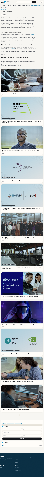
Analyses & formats (25, 5)
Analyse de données (10, 423)
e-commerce (17, 36)
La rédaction (17, 467)
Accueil (2, 7)
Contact (16, 468)
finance (32, 34)
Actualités (4, 5)
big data (4, 423)
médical (25, 36)
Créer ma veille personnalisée (36, 5)
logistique (17, 38)
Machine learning (18, 423)
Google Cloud (8, 52)
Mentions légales (18, 470)
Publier (34, 2)
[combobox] (24, 2)
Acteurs (18, 5)
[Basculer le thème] (41, 2)
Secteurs (13, 5)
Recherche (32, 457)
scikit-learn (13, 48)
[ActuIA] (3, 2)
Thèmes (8, 5)
